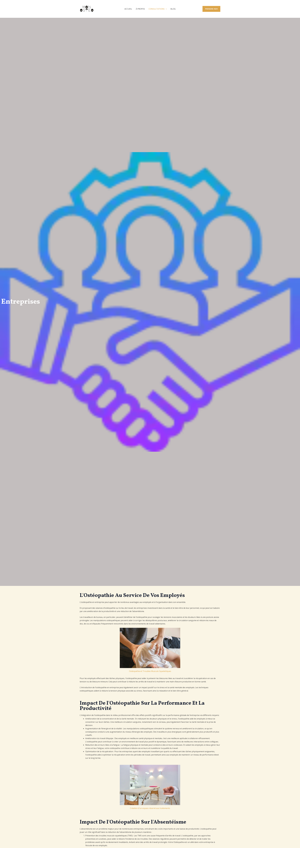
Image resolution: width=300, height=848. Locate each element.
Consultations (157, 9)
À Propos (140, 9)
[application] (166, 9)
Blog (173, 9)
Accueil (128, 9)
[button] (211, 9)
